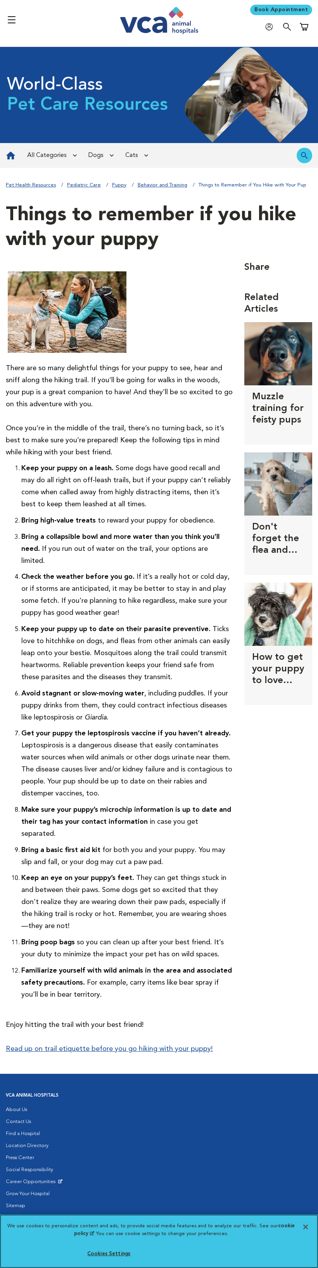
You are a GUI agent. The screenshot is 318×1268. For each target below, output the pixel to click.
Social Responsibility (29, 1169)
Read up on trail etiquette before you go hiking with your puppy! (109, 1048)
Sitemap (15, 1205)
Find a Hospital (23, 1133)
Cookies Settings (108, 1253)
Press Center (20, 1157)
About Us (16, 1109)
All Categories (47, 155)
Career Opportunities (32, 1183)
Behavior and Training (162, 185)
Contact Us (18, 1121)
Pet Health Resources (31, 185)
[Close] (305, 1226)
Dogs (96, 155)
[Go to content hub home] (10, 155)
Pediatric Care (84, 185)
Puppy (119, 185)
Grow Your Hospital (28, 1193)
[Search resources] (304, 155)
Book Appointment (281, 9)
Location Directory (27, 1145)
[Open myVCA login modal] (271, 26)
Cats (131, 155)
